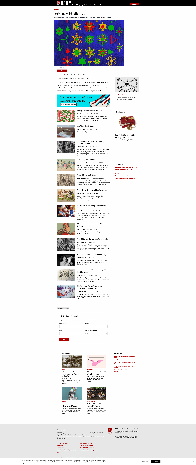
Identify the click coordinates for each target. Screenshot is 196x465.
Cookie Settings (99, 457)
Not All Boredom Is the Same (122, 360)
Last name (87, 323)
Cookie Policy (90, 457)
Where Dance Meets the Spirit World (95, 405)
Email (61, 330)
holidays (67, 308)
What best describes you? (91, 330)
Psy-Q (116, 133)
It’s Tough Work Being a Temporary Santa (91, 207)
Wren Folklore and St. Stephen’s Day (91, 254)
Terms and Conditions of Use (70, 457)
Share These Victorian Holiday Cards (92, 190)
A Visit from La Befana (86, 175)
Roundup (56, 10)
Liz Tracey (80, 147)
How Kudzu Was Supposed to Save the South (124, 356)
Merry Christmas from (90, 111)
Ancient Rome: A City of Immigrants (124, 169)
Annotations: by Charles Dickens (90, 143)
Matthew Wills (81, 242)
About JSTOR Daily (62, 443)
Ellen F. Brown (81, 275)
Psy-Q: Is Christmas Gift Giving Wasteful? (125, 136)
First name (62, 323)
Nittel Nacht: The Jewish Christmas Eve (93, 239)
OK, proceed (155, 461)
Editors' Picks (60, 308)
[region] (98, 461)
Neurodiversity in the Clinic (122, 176)
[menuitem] (134, 4)
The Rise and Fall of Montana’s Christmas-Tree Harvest (89, 287)
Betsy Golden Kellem (83, 163)
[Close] (193, 461)
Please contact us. (62, 304)
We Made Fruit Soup (85, 126)
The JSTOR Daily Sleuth (87, 448)
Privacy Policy (82, 457)
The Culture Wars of (126, 172)
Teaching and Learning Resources (66, 450)
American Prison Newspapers (88, 450)
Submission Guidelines (86, 445)
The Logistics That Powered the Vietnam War (125, 363)
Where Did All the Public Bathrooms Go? (126, 167)
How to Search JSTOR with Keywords (125, 178)
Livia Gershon (81, 291)
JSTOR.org (59, 457)
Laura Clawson (82, 211)
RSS (58, 452)
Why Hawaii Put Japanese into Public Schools (70, 374)
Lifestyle (64, 402)
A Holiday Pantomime (86, 160)
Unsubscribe (60, 448)
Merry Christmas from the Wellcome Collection (92, 225)
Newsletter (134, 4)
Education (65, 369)
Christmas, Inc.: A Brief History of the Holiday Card (92, 271)
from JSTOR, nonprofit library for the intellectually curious (89, 5)
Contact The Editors (86, 443)
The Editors (62, 75)
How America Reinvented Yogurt (70, 405)
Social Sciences (91, 402)
